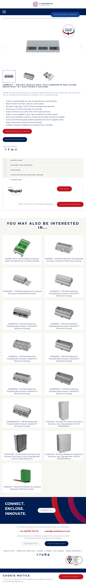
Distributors (30, 543)
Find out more (8, 579)
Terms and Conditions (26, 550)
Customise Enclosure (15, 139)
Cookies (40, 550)
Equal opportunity (74, 550)
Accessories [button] (15, 170)
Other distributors (70, 204)
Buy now (64, 189)
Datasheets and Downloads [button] (22, 165)
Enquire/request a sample (17, 131)
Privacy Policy (9, 550)
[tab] (43, 160)
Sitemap (48, 550)
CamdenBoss (43, 4)
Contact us (47, 510)
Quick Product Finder (65, 14)
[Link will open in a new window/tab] (37, 555)
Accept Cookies (71, 576)
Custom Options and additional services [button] (27, 174)
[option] (43, 47)
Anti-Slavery (59, 550)
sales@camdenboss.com (57, 531)
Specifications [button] (16, 160)
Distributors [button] (16, 179)
